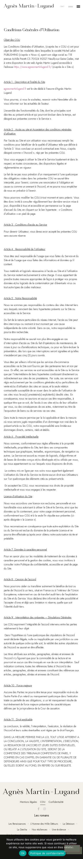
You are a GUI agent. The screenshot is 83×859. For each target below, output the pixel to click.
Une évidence (59, 829)
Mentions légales (28, 802)
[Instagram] (45, 809)
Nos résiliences (39, 829)
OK (23, 853)
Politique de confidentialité (47, 853)
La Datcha (22, 829)
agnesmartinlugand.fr (15, 89)
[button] (78, 6)
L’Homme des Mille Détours (44, 824)
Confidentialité (56, 802)
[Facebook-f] (39, 809)
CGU (42, 802)
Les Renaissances (17, 824)
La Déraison (69, 824)
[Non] (72, 848)
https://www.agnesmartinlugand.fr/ (33, 67)
